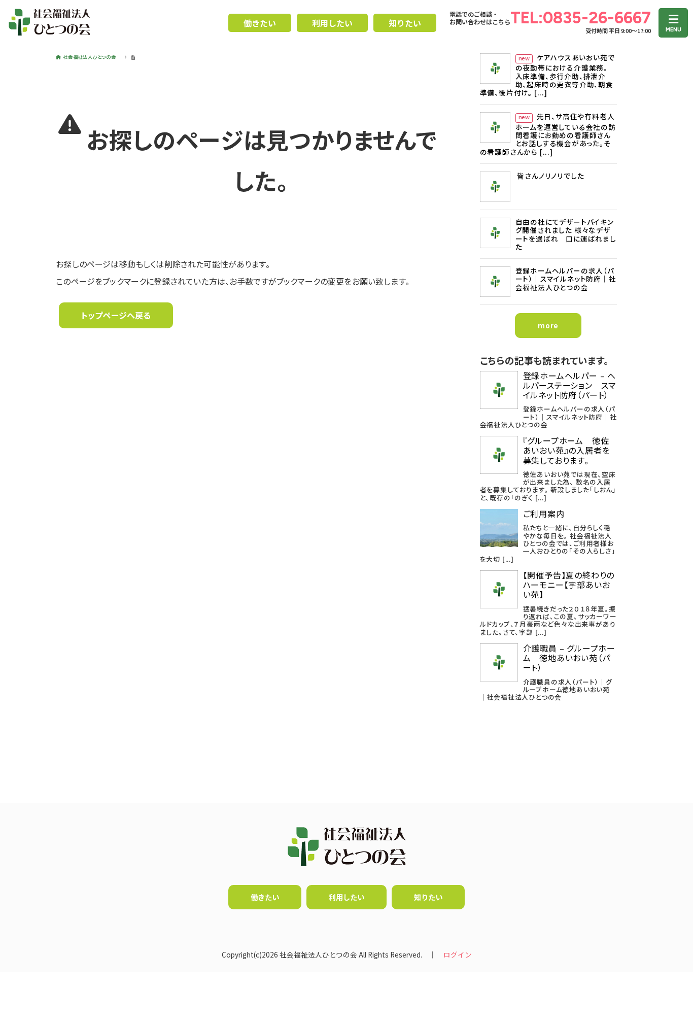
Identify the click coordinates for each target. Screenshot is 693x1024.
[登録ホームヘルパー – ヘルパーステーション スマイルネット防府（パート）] (499, 390)
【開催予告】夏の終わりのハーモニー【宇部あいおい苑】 (569, 585)
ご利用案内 (544, 514)
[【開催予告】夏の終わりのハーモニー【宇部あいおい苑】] (499, 589)
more (548, 325)
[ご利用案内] (499, 528)
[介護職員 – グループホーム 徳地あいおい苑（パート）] (499, 662)
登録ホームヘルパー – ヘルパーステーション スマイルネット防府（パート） (569, 385)
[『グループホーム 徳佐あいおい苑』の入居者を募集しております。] (499, 455)
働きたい (260, 23)
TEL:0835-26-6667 (580, 18)
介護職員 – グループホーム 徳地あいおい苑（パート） (569, 658)
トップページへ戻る (116, 315)
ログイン (457, 954)
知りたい (405, 23)
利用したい (332, 23)
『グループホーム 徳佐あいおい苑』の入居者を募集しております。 (566, 450)
